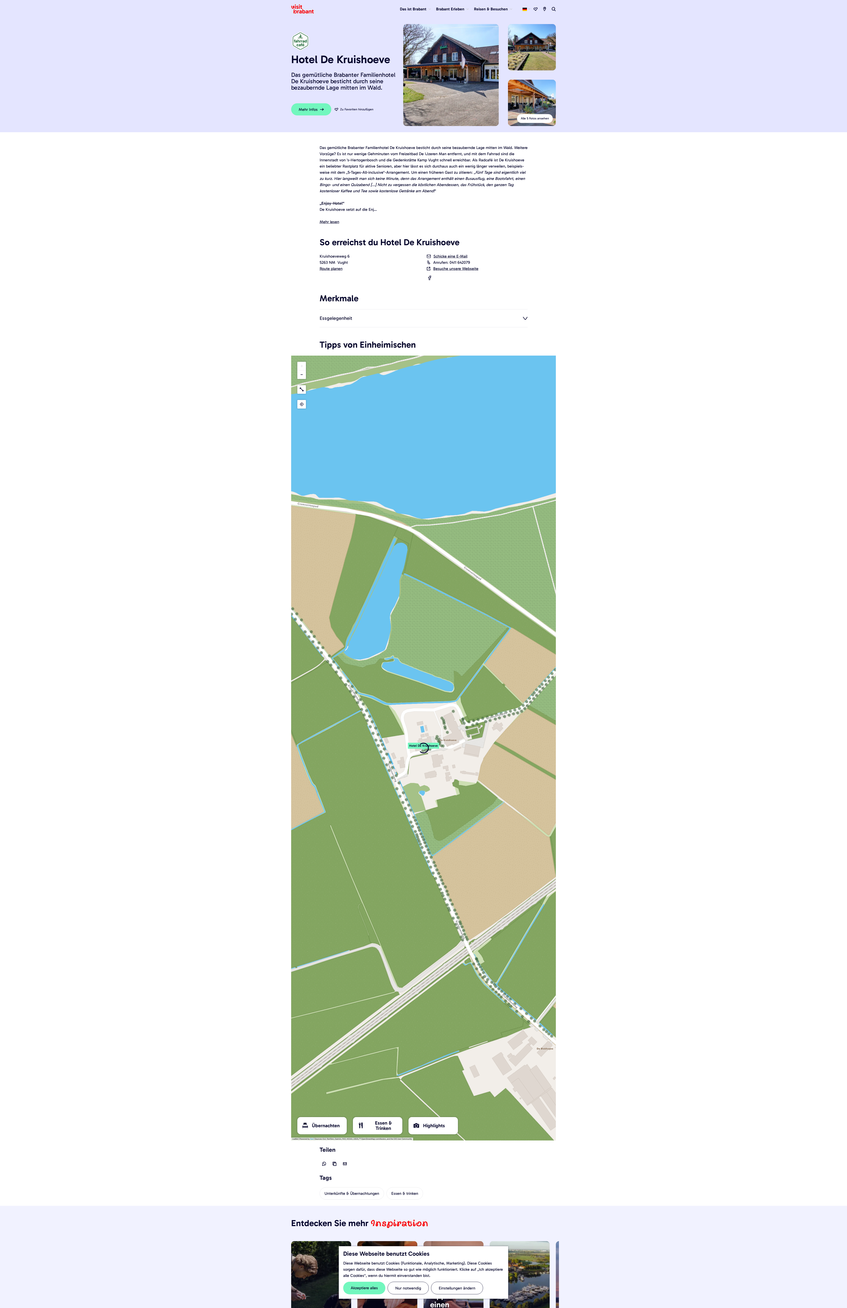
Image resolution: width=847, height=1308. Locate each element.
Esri (311, 1139)
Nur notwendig (408, 1288)
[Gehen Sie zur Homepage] (305, 9)
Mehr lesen (329, 221)
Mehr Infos (308, 109)
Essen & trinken (404, 1193)
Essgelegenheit (336, 318)
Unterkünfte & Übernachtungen (351, 1193)
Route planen (331, 268)
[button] (423, 748)
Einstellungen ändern (457, 1288)
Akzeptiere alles (364, 1287)
